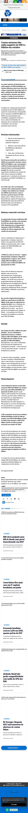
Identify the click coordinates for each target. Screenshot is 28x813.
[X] (11, 498)
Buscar (24, 30)
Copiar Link (7, 495)
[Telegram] (15, 498)
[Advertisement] (14, 768)
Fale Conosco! (13, 809)
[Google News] (6, 502)
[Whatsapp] (3, 498)
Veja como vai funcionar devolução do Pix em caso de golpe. (15, 155)
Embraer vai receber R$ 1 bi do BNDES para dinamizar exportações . (15, 148)
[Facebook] (7, 498)
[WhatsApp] (7, 809)
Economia (14, 38)
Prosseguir (14, 804)
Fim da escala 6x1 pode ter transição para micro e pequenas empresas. (15, 140)
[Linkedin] (18, 498)
